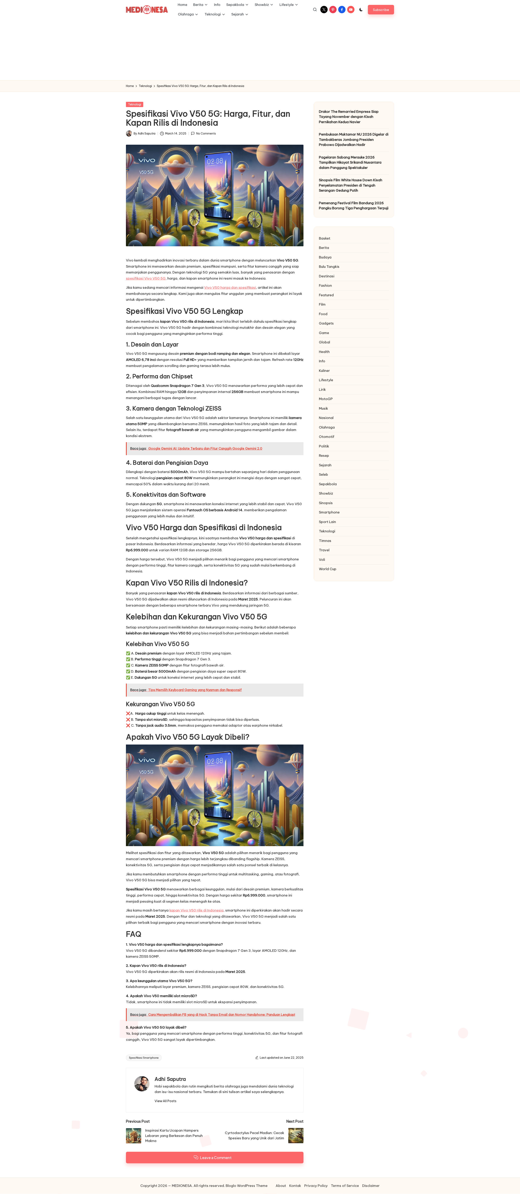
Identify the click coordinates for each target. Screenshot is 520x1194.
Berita (324, 248)
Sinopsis (326, 503)
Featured (326, 295)
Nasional (326, 418)
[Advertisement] (260, 49)
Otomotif (326, 437)
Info (322, 361)
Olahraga (327, 427)
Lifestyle (326, 380)
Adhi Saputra (170, 1079)
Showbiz (326, 493)
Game (324, 333)
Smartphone (329, 512)
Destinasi (326, 276)
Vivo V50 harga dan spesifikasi (230, 287)
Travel (324, 550)
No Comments (206, 133)
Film (322, 304)
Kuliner (324, 370)
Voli (322, 559)
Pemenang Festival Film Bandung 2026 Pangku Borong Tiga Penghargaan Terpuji (353, 206)
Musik (323, 408)
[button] (381, 9)
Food (323, 314)
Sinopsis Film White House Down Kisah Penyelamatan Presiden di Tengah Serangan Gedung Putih (350, 185)
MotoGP (326, 399)
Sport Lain (327, 522)
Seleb (323, 474)
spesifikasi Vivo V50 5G (146, 278)
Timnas (325, 540)
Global (324, 342)
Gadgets (326, 323)
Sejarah (325, 465)
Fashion (325, 285)
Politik (324, 446)
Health (324, 352)
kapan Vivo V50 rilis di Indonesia (196, 910)
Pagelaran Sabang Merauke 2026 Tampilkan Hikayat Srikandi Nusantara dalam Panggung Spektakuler (350, 162)
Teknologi (134, 104)
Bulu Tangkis (329, 267)
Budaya (325, 257)
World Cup (327, 569)
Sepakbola (328, 484)
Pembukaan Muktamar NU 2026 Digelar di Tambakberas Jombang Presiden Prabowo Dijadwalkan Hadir (353, 139)
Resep (324, 456)
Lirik (322, 389)
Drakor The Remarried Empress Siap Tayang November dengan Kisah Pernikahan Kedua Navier (349, 116)
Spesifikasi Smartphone (144, 1057)
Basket (324, 238)
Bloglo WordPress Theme (247, 1185)
